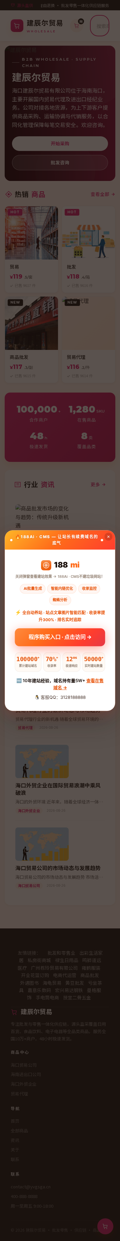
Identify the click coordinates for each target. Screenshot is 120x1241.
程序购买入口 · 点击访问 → (60, 638)
